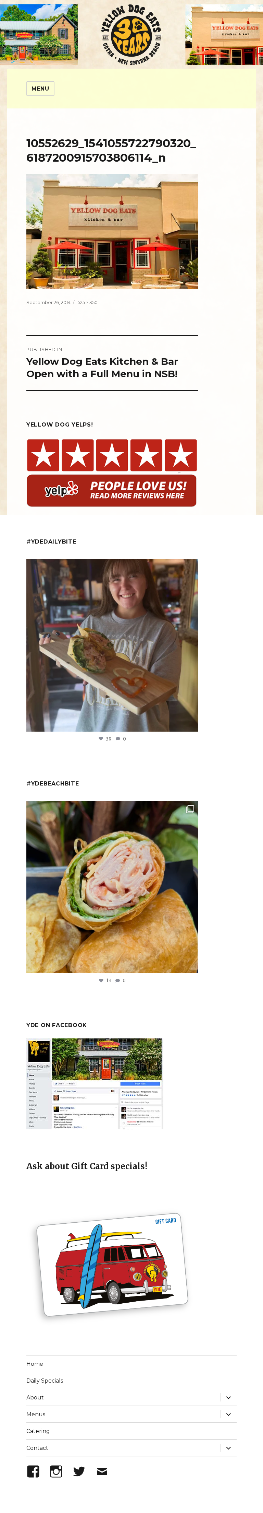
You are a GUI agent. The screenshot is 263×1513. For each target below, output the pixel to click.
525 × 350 (88, 302)
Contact (37, 1448)
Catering (38, 1431)
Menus (35, 1414)
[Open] (112, 645)
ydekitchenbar (110, 808)
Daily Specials (44, 1380)
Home (34, 1364)
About (35, 1397)
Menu (40, 88)
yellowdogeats (111, 566)
